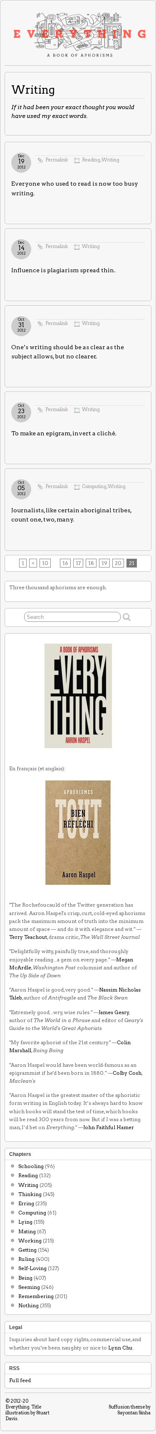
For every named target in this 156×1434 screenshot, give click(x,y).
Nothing (28, 1305)
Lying (25, 1222)
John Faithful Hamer (108, 1127)
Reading (91, 160)
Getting (27, 1250)
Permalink (56, 160)
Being (25, 1278)
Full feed (20, 1380)
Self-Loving (32, 1268)
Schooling (31, 1166)
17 (78, 563)
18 (91, 563)
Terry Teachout (28, 937)
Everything (17, 1407)
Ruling (26, 1259)
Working (30, 1240)
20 (118, 563)
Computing (94, 486)
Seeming (29, 1287)
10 (45, 563)
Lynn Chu (120, 1348)
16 (65, 563)
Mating (27, 1231)
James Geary (114, 1012)
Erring (26, 1203)
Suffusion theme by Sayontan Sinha (130, 1410)
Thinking (30, 1194)
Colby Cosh (127, 1073)
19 (104, 563)
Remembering (36, 1296)
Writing (110, 160)
